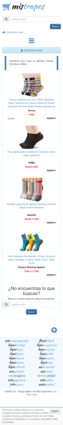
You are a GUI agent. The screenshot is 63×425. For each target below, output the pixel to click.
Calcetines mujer (15, 32)
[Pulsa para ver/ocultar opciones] (31, 42)
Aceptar (55, 410)
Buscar (55, 26)
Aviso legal (31, 394)
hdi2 (14, 391)
